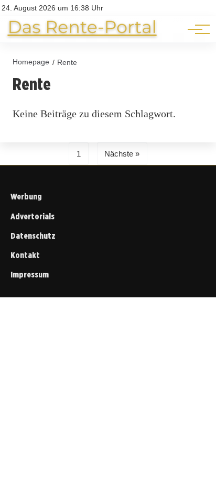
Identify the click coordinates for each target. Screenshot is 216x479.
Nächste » (121, 153)
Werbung (26, 197)
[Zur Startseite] (82, 36)
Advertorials (32, 216)
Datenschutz (33, 236)
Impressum (29, 275)
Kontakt (25, 255)
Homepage (31, 62)
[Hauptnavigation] (195, 29)
